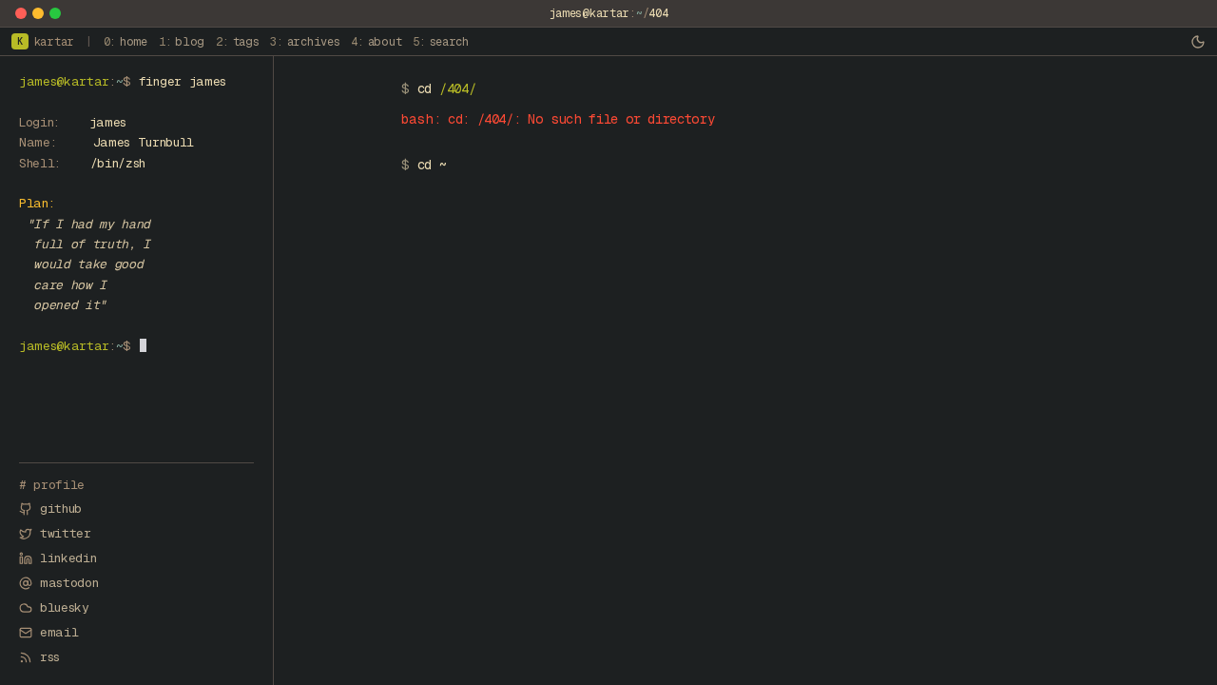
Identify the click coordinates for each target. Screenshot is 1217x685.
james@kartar (589, 13)
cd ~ (432, 164)
